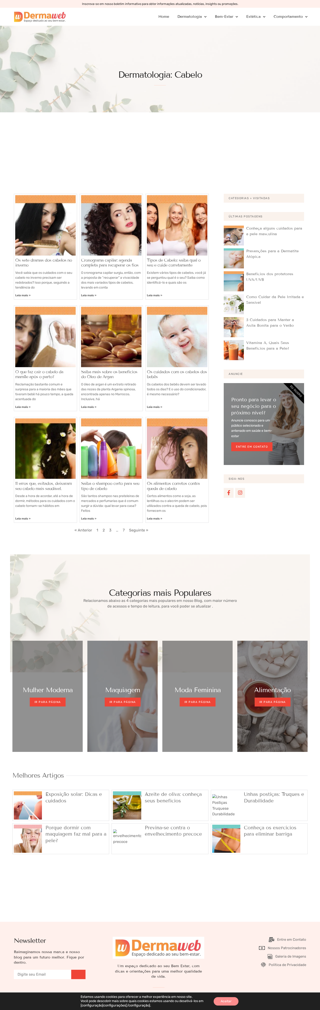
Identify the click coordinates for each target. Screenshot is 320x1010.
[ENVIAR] (78, 974)
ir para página (122, 702)
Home (163, 16)
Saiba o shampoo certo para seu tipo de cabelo (110, 486)
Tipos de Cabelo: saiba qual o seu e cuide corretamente (174, 263)
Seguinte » (138, 530)
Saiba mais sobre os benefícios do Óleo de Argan (109, 374)
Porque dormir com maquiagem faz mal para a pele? (75, 834)
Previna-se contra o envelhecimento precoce (173, 831)
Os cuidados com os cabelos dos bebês (177, 374)
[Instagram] (240, 493)
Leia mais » (22, 295)
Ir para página (47, 702)
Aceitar (226, 1001)
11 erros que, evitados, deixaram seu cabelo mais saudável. (43, 486)
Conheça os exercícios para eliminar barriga (270, 831)
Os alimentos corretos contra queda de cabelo (173, 486)
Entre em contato (252, 446)
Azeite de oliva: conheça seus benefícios (173, 797)
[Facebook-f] (229, 493)
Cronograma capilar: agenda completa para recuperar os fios (109, 263)
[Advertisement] (160, 147)
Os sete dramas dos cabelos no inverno (43, 263)
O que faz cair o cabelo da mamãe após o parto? (39, 374)
